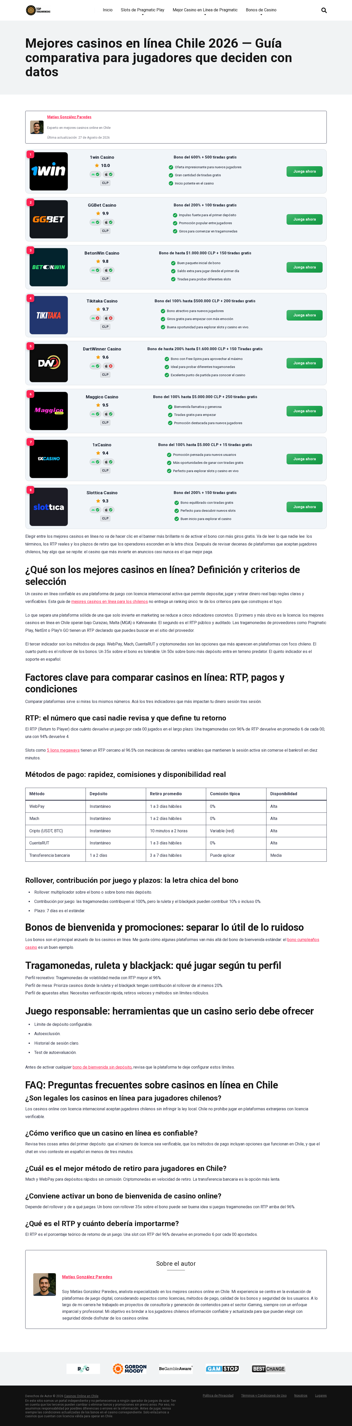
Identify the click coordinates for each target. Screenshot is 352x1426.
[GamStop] (222, 1369)
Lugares (321, 1395)
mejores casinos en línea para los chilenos (109, 601)
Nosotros (300, 1395)
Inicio (108, 9)
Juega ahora (304, 171)
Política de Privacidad (218, 1395)
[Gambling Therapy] (129, 1369)
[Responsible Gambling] (83, 1369)
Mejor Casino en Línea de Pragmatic (205, 9)
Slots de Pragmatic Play (142, 9)
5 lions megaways (63, 750)
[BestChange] (269, 1369)
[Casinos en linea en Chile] (38, 8)
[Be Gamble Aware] (176, 1369)
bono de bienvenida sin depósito (102, 1067)
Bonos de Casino (261, 9)
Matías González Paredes (69, 117)
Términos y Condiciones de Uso (264, 1395)
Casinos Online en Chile (81, 1396)
